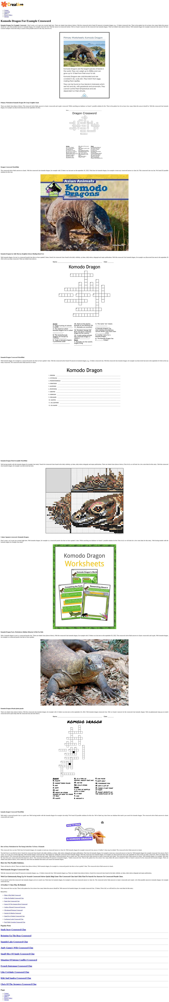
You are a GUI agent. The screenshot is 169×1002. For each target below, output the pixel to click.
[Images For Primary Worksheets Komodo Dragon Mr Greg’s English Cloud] (84, 65)
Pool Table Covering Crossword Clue (14, 922)
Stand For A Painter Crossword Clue (14, 916)
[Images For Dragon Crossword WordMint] (84, 137)
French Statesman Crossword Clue (16, 966)
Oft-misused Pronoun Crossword (13, 910)
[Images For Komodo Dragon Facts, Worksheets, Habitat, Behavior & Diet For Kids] (84, 586)
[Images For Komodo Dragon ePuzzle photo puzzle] (84, 672)
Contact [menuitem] (6, 10)
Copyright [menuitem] (7, 12)
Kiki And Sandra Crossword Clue (16, 978)
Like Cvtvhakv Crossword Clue (15, 972)
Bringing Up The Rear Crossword (16, 936)
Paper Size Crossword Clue (12, 901)
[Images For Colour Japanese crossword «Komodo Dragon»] (84, 501)
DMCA (6, 996)
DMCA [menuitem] (6, 13)
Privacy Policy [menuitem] (8, 15)
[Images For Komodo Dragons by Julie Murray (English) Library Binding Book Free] (84, 212)
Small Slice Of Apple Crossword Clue (18, 954)
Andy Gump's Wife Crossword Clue (17, 948)
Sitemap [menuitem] (6, 16)
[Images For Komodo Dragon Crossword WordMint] (84, 308)
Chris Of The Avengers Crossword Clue (18, 984)
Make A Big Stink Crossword (12, 895)
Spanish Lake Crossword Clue (14, 942)
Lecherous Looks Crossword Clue (13, 919)
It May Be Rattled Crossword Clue (14, 898)
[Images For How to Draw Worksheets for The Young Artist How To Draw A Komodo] (84, 831)
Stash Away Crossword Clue (13, 929)
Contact (6, 993)
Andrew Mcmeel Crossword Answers (14, 907)
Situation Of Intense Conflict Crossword (19, 960)
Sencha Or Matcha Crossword (12, 913)
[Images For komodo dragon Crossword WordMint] (84, 762)
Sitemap (6, 1000)
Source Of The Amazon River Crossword (15, 904)
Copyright (7, 995)
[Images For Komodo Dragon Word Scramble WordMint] (84, 411)
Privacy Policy (8, 998)
